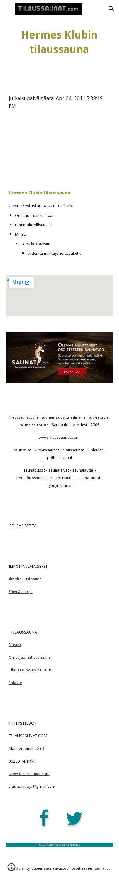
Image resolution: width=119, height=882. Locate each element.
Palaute (15, 682)
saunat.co (102, 869)
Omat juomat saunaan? (29, 657)
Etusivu (15, 644)
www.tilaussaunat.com (59, 437)
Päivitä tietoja (21, 591)
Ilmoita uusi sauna (25, 579)
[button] (7, 8)
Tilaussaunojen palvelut (30, 670)
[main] (59, 42)
